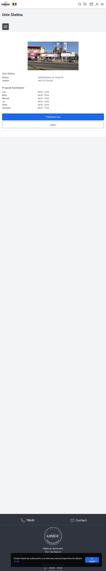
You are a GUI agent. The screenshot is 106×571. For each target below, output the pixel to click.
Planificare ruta (53, 117)
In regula (92, 560)
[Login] (97, 4)
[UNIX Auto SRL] (53, 536)
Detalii (16, 561)
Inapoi (53, 125)
